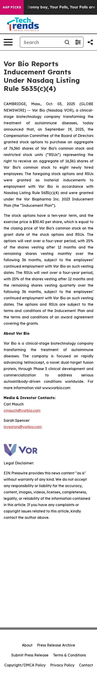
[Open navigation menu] (8, 42)
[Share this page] (90, 42)
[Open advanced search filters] (77, 42)
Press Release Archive (56, 645)
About (27, 645)
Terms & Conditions (69, 655)
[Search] (67, 42)
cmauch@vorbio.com (22, 410)
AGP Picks (12, 7)
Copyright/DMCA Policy (25, 665)
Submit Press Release (29, 655)
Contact (86, 665)
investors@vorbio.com (23, 426)
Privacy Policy (62, 665)
